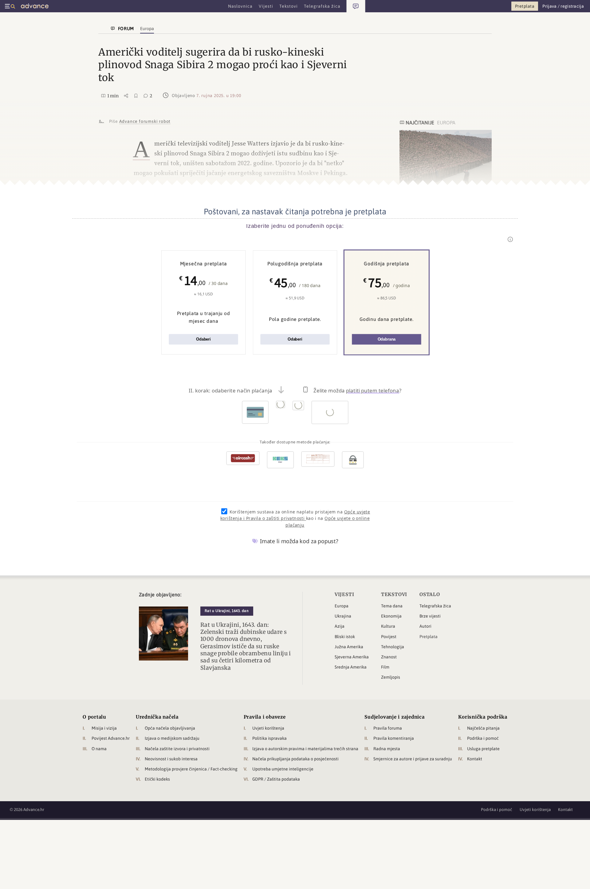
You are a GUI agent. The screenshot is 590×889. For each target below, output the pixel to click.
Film (385, 667)
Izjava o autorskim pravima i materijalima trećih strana (305, 748)
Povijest (388, 636)
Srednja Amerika (351, 667)
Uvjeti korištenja (268, 728)
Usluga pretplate (483, 748)
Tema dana (392, 605)
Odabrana (387, 339)
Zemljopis (390, 677)
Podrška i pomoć (483, 738)
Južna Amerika (349, 646)
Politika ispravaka (269, 738)
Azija (339, 626)
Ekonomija (391, 616)
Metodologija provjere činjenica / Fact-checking (191, 768)
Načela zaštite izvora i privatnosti (177, 748)
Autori (425, 626)
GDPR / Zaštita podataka (276, 779)
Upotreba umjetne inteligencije (282, 768)
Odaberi (203, 339)
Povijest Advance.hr (111, 738)
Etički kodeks (157, 779)
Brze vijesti (430, 616)
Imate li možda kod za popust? (298, 541)
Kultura (388, 626)
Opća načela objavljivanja (170, 728)
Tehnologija (392, 646)
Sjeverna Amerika (352, 656)
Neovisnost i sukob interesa (171, 758)
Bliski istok (345, 636)
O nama (99, 748)
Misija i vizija (104, 728)
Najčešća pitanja (483, 728)
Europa (341, 605)
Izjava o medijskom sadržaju (172, 738)
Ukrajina (343, 616)
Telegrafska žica (435, 605)
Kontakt (474, 758)
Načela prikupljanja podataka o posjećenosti (295, 758)
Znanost (389, 656)
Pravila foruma (387, 728)
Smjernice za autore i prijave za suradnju (412, 758)
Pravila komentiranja (393, 738)
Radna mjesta (386, 748)
